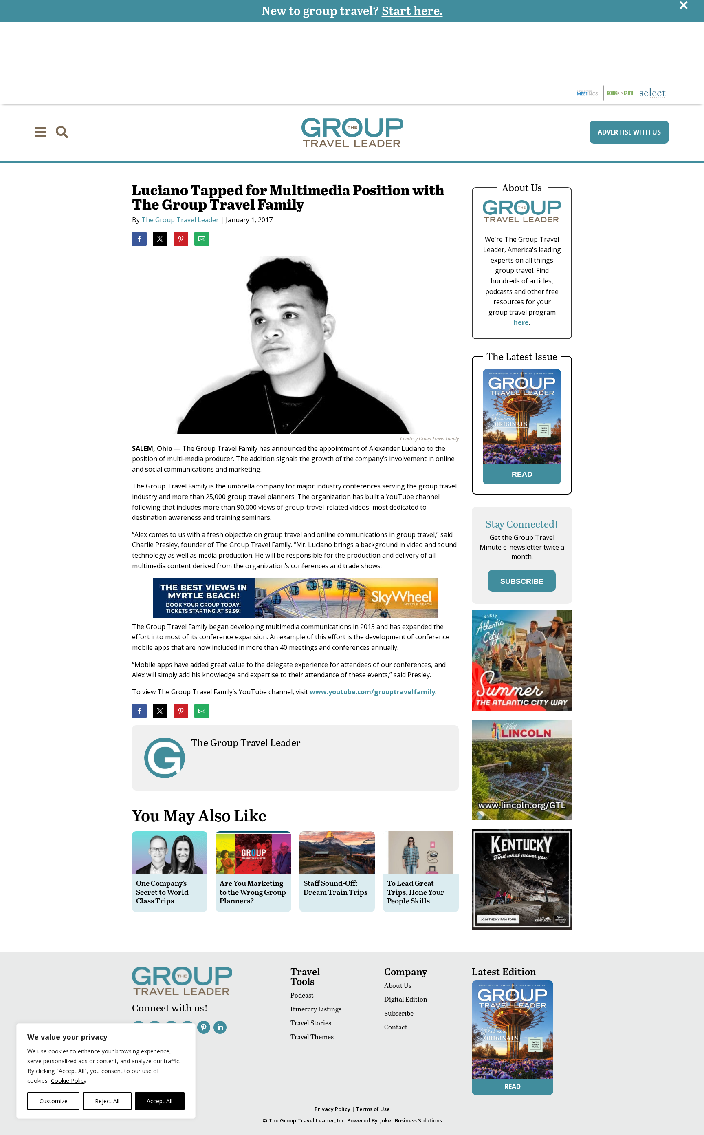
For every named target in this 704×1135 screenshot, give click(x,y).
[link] (139, 239)
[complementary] (106, 1071)
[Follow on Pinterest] (203, 1027)
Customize (54, 1101)
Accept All (159, 1101)
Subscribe (399, 1013)
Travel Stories (310, 1022)
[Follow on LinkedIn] (220, 1027)
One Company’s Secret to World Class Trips (162, 891)
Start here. (412, 10)
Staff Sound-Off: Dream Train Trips (335, 887)
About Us (397, 985)
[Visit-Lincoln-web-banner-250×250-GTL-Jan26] (522, 818)
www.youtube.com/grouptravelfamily (372, 691)
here (521, 322)
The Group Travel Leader (180, 219)
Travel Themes (312, 1036)
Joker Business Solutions (411, 1120)
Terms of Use (373, 1109)
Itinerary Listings (315, 1009)
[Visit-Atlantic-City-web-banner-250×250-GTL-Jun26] (522, 708)
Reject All (107, 1101)
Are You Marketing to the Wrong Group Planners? (253, 891)
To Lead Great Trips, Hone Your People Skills (415, 891)
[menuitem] (40, 132)
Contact (395, 1026)
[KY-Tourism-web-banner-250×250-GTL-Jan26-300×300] (522, 927)
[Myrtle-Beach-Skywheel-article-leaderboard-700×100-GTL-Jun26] (295, 616)
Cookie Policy (68, 1080)
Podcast (302, 995)
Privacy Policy (332, 1109)
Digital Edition (405, 999)
